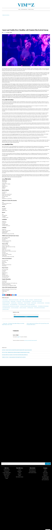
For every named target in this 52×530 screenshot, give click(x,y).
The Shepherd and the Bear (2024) (43, 306)
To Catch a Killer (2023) (14, 307)
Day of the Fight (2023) (5, 301)
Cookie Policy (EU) (45, 478)
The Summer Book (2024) (6, 307)
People (19, 475)
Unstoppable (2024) (30, 307)
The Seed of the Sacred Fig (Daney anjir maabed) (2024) (28, 306)
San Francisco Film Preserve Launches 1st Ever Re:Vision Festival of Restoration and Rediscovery (15, 354)
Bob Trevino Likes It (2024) (38, 299)
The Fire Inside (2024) (5, 304)
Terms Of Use (45, 474)
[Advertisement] (26, 22)
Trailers (19, 472)
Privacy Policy (45, 472)
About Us (45, 471)
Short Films (7, 476)
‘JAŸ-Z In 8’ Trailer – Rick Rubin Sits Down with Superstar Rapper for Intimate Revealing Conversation (15, 352)
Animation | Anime (7, 469)
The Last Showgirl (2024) (22, 304)
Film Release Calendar (19, 476)
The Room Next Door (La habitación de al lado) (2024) (10, 306)
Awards (19, 469)
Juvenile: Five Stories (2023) (26, 301)
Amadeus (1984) (22, 299)
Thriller (6, 478)
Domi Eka (4, 32)
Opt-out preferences (45, 479)
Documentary (6, 471)
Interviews (19, 474)
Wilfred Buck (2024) (5, 309)
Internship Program (45, 476)
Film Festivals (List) (32, 471)
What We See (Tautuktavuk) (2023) (39, 307)
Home (19, 9)
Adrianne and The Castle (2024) (13, 299)
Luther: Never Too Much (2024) (36, 301)
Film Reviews (19, 471)
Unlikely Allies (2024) (23, 307)
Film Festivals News (32, 469)
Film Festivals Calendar (32, 472)
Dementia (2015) (13, 301)
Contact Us (45, 475)
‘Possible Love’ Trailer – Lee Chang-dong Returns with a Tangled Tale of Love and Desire (14, 357)
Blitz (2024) (31, 299)
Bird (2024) (26, 299)
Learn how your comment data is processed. (30, 340)
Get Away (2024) (18, 301)
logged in (18, 336)
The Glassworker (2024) (13, 304)
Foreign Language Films (7, 472)
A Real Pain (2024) (5, 299)
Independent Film (7, 474)
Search (47, 463)
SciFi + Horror (6, 475)
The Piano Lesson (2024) (30, 304)
